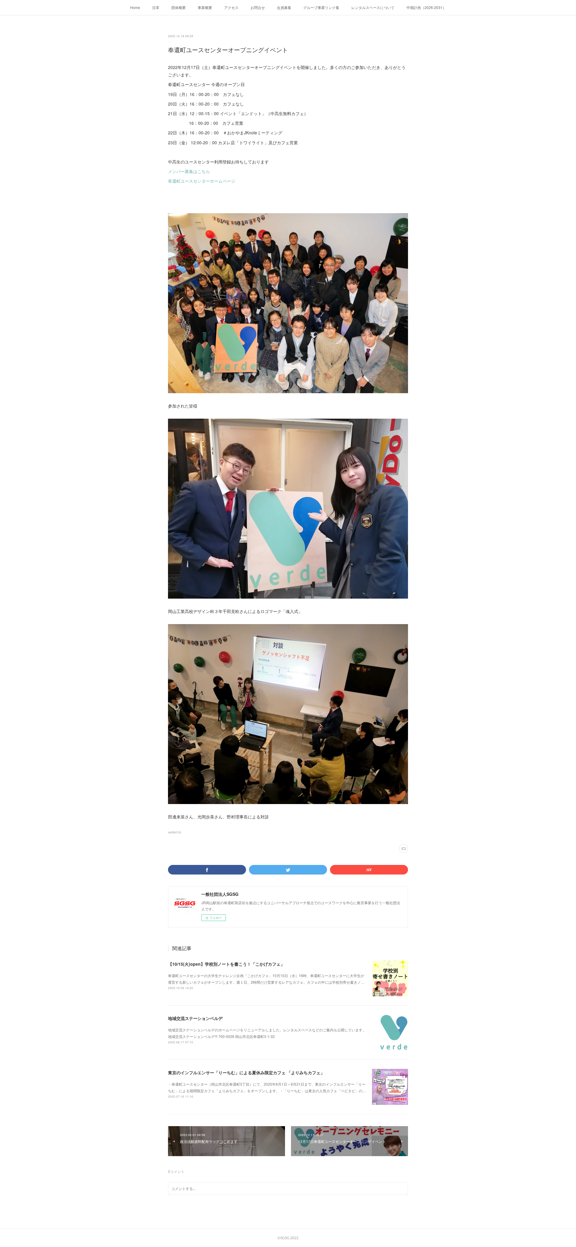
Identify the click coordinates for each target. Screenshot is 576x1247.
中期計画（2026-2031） (426, 7)
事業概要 (205, 7)
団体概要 (178, 7)
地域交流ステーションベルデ (195, 1018)
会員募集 (284, 7)
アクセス (231, 7)
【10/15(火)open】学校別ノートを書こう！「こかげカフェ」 (226, 964)
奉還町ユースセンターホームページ (201, 181)
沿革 (155, 7)
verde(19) (174, 832)
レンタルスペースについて (372, 7)
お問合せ (257, 7)
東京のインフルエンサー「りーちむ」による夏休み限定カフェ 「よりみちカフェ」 (246, 1072)
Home (135, 7)
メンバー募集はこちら (189, 171)
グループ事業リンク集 (321, 7)
